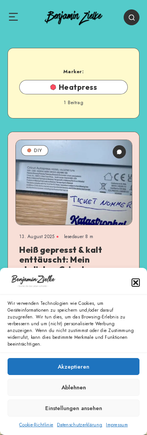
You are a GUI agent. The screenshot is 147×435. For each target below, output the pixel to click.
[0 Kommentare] (119, 151)
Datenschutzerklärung (79, 424)
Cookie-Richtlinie (36, 424)
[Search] (131, 17)
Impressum (117, 424)
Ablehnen (73, 387)
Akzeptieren (73, 367)
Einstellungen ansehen (73, 408)
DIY (38, 150)
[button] (135, 282)
